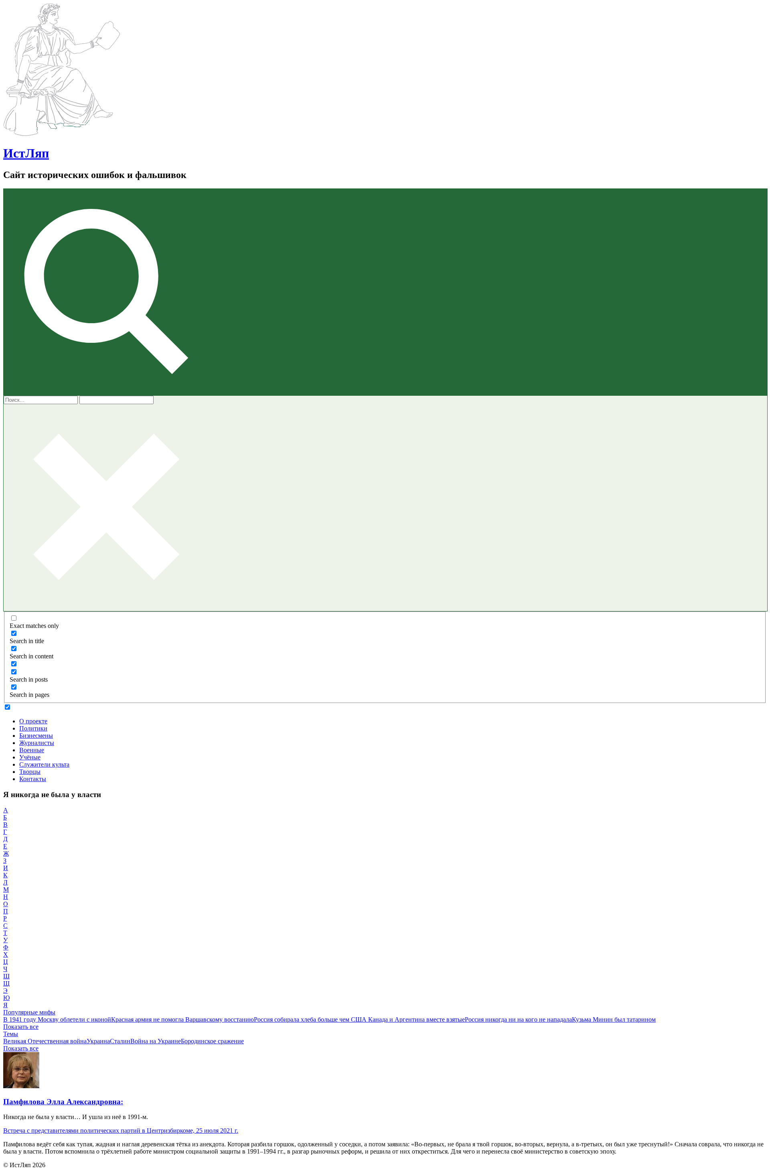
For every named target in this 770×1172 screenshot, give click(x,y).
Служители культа (44, 764)
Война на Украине (155, 1041)
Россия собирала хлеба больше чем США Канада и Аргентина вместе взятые (359, 1019)
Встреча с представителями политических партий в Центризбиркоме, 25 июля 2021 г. (120, 1130)
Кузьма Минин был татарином (614, 1019)
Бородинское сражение (212, 1041)
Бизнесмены (36, 735)
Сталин (120, 1041)
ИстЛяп (26, 153)
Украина (98, 1041)
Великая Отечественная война (45, 1041)
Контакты (32, 778)
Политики (33, 728)
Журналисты (36, 742)
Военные (31, 750)
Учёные (30, 757)
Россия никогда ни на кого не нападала (518, 1019)
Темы (10, 1033)
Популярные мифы (29, 1012)
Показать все (20, 1026)
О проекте (33, 721)
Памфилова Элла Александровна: (63, 1101)
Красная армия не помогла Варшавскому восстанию (182, 1019)
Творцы (30, 771)
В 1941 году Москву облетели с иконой (57, 1019)
